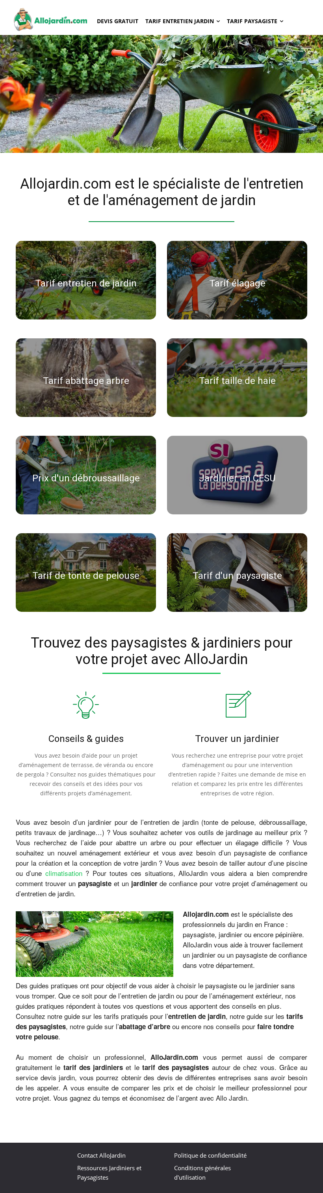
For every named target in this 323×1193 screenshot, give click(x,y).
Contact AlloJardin (101, 1155)
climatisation (65, 873)
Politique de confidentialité (210, 1155)
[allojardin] (50, 19)
